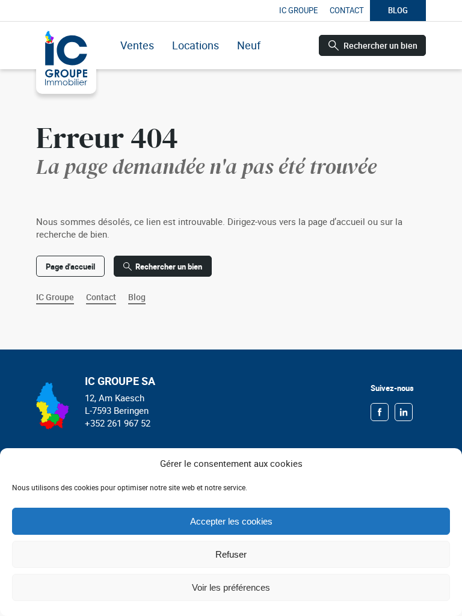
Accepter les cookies (231, 521)
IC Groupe (298, 10)
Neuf (248, 45)
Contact (347, 10)
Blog (398, 10)
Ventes (137, 45)
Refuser (231, 554)
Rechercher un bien (380, 45)
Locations (195, 45)
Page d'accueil (70, 266)
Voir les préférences (231, 587)
